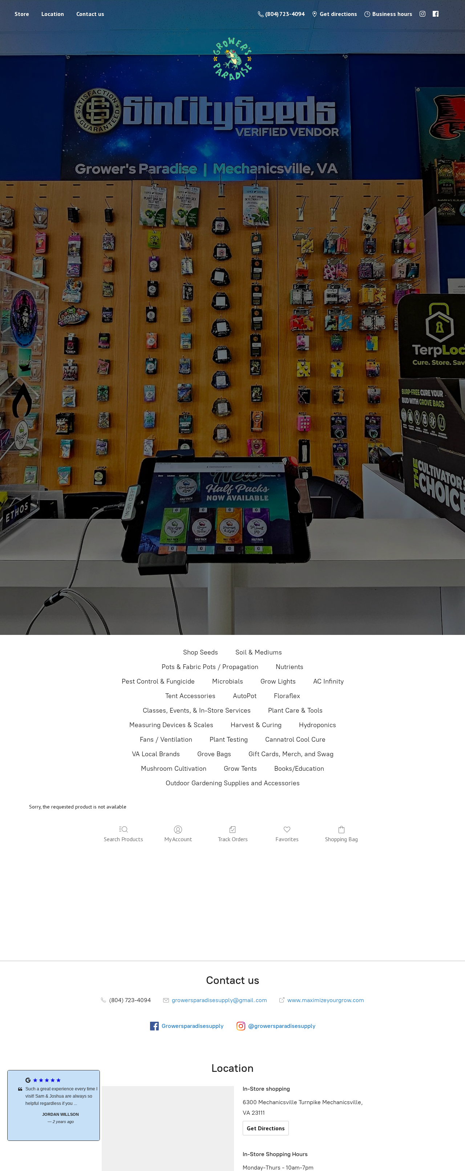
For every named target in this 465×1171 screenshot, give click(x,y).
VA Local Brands (156, 754)
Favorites (287, 839)
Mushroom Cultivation (173, 769)
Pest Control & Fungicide (158, 681)
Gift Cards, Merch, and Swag (290, 754)
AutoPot (244, 696)
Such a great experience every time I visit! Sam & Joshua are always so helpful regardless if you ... (54, 1096)
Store (22, 13)
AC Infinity (328, 681)
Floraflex (287, 696)
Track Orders (233, 839)
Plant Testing (229, 739)
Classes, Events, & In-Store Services (197, 710)
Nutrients (289, 667)
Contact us (90, 13)
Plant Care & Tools (295, 710)
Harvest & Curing (256, 725)
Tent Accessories (190, 696)
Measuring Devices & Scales (171, 725)
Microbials (227, 681)
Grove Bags (214, 754)
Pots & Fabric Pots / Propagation (210, 667)
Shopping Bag (341, 839)
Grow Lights (278, 681)
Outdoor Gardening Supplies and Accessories (233, 783)
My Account (178, 839)
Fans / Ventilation (166, 739)
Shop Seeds (200, 652)
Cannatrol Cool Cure (295, 739)
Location (52, 13)
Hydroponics (317, 725)
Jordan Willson (53, 1114)
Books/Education (299, 769)
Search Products (123, 839)
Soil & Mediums (258, 652)
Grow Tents (240, 769)
